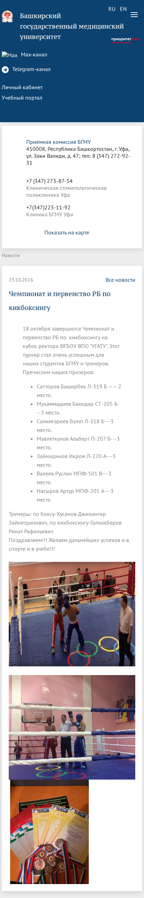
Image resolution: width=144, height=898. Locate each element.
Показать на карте (66, 232)
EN (123, 8)
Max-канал (33, 54)
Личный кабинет (22, 87)
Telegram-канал (31, 68)
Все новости (120, 279)
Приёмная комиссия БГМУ (58, 141)
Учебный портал (22, 97)
